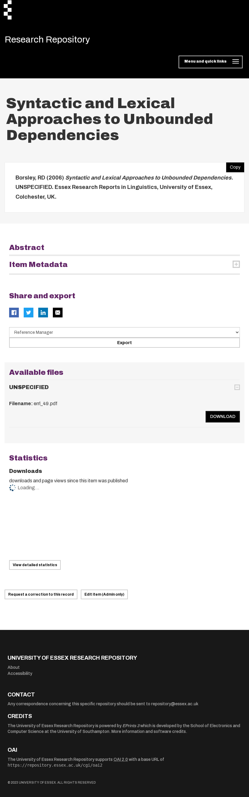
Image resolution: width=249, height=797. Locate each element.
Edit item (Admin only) (104, 594)
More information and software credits (148, 731)
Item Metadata (38, 265)
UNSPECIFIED (29, 387)
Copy (233, 165)
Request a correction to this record (41, 594)
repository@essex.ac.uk (174, 704)
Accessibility (20, 673)
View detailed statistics (35, 565)
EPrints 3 (130, 725)
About (14, 667)
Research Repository (47, 39)
